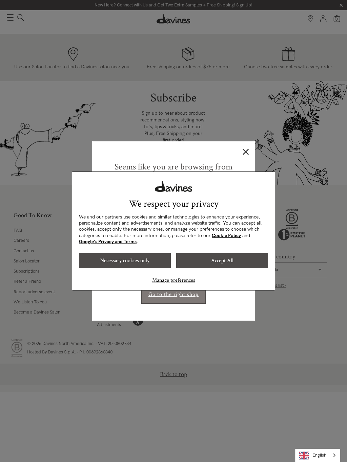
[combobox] (317, 455)
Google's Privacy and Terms (108, 242)
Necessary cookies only (124, 260)
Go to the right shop (173, 294)
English (319, 455)
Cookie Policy (226, 235)
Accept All (222, 260)
